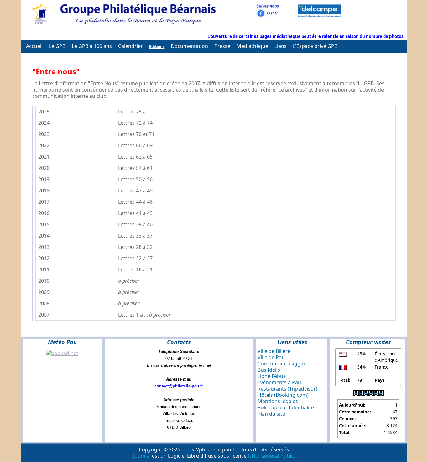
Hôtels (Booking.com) (283, 395)
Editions (156, 46)
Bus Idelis (269, 370)
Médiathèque (252, 46)
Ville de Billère (274, 351)
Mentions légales (278, 401)
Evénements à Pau (279, 382)
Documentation (189, 46)
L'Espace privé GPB (315, 46)
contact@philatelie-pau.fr (178, 386)
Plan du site (271, 414)
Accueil (34, 46)
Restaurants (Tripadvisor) (287, 389)
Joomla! (142, 455)
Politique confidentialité (286, 407)
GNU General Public (271, 455)
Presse (222, 46)
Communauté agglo (281, 363)
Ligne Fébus (272, 376)
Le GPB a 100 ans (92, 46)
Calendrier (130, 46)
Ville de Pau (271, 357)
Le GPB (57, 46)
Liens (280, 46)
